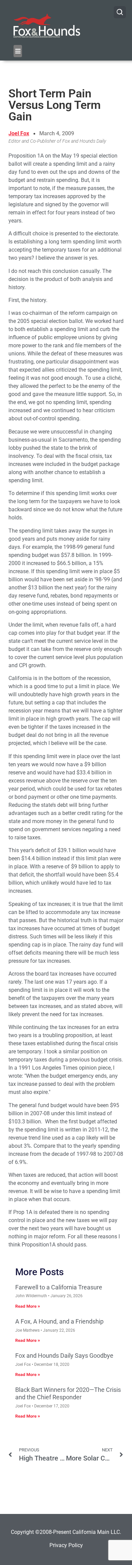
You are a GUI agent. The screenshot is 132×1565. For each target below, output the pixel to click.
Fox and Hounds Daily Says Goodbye (64, 1355)
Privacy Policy (66, 1545)
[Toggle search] (120, 12)
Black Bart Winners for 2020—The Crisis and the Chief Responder (68, 1393)
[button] (18, 51)
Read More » (27, 1306)
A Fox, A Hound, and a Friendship (59, 1321)
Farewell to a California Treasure (58, 1287)
